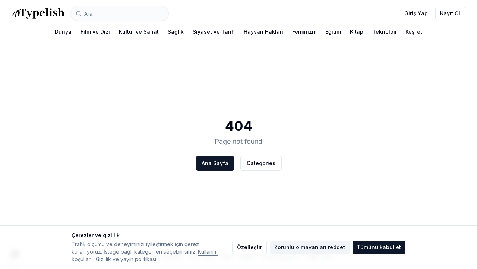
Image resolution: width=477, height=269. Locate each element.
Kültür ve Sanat (139, 31)
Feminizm (304, 31)
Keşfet (413, 31)
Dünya (63, 31)
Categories (261, 163)
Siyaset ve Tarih (214, 31)
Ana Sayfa (215, 163)
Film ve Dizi (95, 31)
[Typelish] (38, 13)
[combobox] (119, 13)
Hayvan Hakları (263, 31)
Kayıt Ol (450, 13)
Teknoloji (384, 31)
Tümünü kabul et (379, 247)
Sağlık (176, 31)
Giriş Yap (416, 13)
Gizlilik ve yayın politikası (126, 259)
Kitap (356, 31)
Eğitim (333, 31)
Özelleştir (249, 247)
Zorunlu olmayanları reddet (309, 247)
